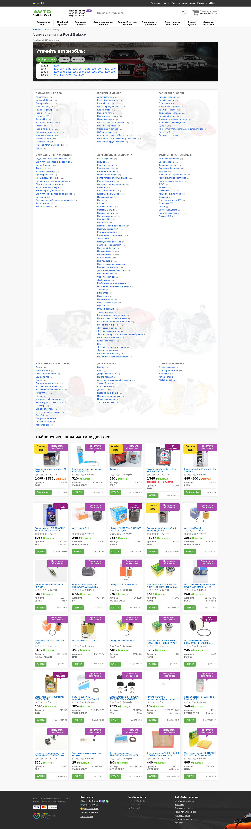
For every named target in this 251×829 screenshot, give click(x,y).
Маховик (163, 171)
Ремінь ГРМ (41, 113)
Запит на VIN (86, 816)
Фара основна (43, 370)
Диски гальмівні (44, 138)
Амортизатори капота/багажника (114, 380)
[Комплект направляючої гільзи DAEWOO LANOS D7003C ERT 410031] (51, 739)
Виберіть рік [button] (46, 59)
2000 (56, 72)
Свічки (39, 148)
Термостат (41, 168)
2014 (81, 69)
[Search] (183, 13)
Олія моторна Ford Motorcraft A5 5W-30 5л (50, 470)
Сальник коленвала (106, 190)
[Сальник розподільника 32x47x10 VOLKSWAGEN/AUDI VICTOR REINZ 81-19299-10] (126, 739)
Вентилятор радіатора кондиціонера (54, 194)
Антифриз (164, 374)
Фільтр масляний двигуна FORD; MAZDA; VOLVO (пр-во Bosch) (199, 585)
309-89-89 (76, 16)
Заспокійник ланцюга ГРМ (110, 245)
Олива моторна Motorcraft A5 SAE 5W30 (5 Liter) (161, 529)
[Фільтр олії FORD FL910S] (126, 456)
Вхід (213, 3)
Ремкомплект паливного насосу (113, 357)
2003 (75, 72)
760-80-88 (76, 13)
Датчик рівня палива (107, 328)
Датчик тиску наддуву (108, 331)
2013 (75, 69)
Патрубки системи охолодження (52, 181)
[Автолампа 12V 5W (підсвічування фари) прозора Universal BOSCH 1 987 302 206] (163, 684)
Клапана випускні (106, 168)
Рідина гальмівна (167, 367)
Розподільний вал (106, 181)
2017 (100, 69)
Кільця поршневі (105, 159)
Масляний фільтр (44, 100)
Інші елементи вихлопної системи (113, 321)
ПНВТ (100, 344)
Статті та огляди (183, 819)
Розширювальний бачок (48, 178)
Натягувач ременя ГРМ (47, 122)
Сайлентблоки (104, 132)
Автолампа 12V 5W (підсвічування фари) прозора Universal (161, 698)
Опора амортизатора (108, 129)
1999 (81, 75)
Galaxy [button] (77, 59)
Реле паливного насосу (109, 353)
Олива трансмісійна (168, 370)
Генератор (41, 396)
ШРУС (162, 184)
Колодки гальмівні (45, 135)
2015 (87, 69)
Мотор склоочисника (107, 399)
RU (42, 3)
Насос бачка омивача (108, 393)
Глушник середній (106, 309)
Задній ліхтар (43, 377)
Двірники (102, 390)
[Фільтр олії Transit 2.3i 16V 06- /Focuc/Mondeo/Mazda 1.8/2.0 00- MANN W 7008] (163, 571)
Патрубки (102, 296)
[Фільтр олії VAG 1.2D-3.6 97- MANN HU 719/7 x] (88, 627)
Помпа (39, 126)
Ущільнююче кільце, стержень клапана (86, 754)
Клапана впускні (105, 165)
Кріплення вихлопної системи (111, 315)
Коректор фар (43, 425)
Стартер (40, 405)
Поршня (101, 162)
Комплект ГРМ (43, 116)
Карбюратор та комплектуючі (112, 283)
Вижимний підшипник (169, 168)
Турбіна (101, 289)
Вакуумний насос (167, 110)
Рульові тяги (103, 103)
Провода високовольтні (47, 383)
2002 (68, 72)
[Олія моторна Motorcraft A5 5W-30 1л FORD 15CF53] (200, 456)
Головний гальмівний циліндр (173, 119)
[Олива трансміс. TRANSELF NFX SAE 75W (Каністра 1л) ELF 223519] (50, 515)
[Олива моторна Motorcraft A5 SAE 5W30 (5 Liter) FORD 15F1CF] (163, 514)
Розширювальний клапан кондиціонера (55, 200)
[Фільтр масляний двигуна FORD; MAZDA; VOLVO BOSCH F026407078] (200, 571)
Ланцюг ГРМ (103, 238)
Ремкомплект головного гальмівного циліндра (181, 129)
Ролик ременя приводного (48, 132)
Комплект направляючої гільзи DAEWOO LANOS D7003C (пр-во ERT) (49, 754)
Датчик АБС (165, 132)
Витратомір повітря (107, 302)
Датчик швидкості (168, 210)
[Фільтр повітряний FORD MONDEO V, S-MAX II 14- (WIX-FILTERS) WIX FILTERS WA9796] (163, 739)
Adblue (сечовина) (167, 380)
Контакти (202, 3)
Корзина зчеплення (168, 165)
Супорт (162, 126)
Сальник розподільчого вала (111, 184)
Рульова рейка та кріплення (111, 122)
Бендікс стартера (45, 409)
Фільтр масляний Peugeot (122, 641)
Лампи (39, 367)
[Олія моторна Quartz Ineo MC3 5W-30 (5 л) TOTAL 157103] (163, 456)
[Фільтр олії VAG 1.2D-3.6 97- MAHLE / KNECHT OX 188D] (126, 571)
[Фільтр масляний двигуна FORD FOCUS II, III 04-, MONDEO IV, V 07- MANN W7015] (163, 627)
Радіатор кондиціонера (47, 187)
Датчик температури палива (111, 347)
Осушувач (41, 197)
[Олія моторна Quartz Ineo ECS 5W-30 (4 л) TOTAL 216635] (51, 683)
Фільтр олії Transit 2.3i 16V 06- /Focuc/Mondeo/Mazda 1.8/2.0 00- (161, 585)
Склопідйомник (104, 386)
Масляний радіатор (45, 171)
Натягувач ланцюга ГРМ (109, 242)
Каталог (179, 823)
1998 (75, 75)
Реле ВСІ (40, 415)
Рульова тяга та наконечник (50, 145)
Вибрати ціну (43, 492)
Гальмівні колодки (167, 97)
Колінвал (101, 187)
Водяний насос (43, 165)
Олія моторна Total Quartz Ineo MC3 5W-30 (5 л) (161, 470)
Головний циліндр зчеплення (173, 174)
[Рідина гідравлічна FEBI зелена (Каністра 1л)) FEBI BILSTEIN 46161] (200, 683)
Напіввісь (163, 187)
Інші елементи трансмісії (171, 213)
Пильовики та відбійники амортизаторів (117, 138)
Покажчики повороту (46, 374)
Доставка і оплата (160, 3)
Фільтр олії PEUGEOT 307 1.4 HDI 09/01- (50, 642)
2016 (94, 69)
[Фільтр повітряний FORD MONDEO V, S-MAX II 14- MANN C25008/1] (200, 739)
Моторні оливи (166, 377)
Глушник (101, 305)
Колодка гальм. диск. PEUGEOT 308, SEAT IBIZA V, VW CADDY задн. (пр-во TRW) (124, 698)
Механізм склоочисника (109, 396)
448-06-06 (77, 11)
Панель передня (105, 377)
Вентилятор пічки (45, 206)
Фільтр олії (115, 469)
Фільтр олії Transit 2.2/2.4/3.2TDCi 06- (194, 529)
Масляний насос (105, 197)
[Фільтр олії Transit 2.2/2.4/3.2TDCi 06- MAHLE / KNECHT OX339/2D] (200, 514)
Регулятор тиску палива (109, 337)
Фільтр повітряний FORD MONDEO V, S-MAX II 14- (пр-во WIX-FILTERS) (163, 754)
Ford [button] (63, 59)
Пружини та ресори (107, 126)
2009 (113, 72)
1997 (68, 75)
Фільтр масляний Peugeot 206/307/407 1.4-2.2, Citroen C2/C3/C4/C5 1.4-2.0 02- (198, 642)
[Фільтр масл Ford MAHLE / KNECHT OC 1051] (88, 514)
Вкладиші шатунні (106, 210)
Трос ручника (165, 103)
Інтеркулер (103, 293)
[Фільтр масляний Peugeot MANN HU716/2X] (126, 627)
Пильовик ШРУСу (167, 190)
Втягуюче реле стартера (48, 412)
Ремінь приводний (45, 129)
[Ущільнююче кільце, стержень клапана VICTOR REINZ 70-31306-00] (88, 739)
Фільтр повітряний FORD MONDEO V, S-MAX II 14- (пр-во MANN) (200, 754)
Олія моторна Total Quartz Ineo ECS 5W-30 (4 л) (49, 698)
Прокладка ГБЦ (104, 261)
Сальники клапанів (106, 171)
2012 (68, 69)
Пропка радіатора (45, 174)
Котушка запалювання (47, 386)
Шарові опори (104, 110)
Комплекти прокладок (108, 267)
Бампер (101, 367)
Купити (78, 492)
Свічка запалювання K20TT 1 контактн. (49, 585)
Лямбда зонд (103, 280)
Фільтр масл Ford (80, 528)
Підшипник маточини (107, 116)
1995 (55, 75)
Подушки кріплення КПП (170, 200)
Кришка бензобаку (106, 341)
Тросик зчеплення (106, 402)
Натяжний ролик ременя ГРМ (111, 226)
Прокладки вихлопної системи (112, 318)
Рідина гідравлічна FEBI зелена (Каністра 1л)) (199, 698)
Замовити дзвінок (89, 812)
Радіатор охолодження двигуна (51, 159)
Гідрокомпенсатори (107, 174)
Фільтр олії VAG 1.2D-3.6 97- (123, 584)
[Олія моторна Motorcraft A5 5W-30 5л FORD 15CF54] (51, 456)
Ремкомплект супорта (170, 106)
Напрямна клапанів (106, 216)
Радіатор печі (43, 203)
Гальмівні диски (166, 100)
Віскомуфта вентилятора (48, 184)
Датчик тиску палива (108, 350)
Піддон (100, 200)
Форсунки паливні (106, 277)
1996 (62, 75)
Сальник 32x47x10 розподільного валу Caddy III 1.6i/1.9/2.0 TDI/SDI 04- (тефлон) (88, 698)
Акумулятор (42, 97)
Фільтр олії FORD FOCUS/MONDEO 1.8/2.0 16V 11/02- (125, 529)
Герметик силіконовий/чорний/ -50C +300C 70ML (87, 470)
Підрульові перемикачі (47, 418)
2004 (81, 72)
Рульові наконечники (107, 100)
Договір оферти (182, 815)
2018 (106, 69)
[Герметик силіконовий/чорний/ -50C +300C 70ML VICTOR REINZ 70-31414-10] (88, 456)
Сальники (163, 197)
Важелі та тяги (104, 113)
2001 (62, 72)
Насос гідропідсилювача (109, 106)
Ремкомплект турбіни (108, 325)
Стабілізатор (42, 142)
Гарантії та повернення (186, 812)
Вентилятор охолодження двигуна (53, 162)
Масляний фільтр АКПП (170, 194)
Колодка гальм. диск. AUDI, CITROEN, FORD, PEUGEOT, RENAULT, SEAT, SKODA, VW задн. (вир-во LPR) (87, 585)
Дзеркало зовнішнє (107, 374)
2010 (55, 69)
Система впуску (105, 299)
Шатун (100, 203)
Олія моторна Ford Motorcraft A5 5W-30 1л (200, 470)
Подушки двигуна (106, 213)
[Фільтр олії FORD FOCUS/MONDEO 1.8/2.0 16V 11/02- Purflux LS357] (126, 514)
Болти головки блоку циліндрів (112, 178)
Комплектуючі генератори (49, 399)
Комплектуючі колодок (170, 113)
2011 (62, 69)
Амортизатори (104, 97)
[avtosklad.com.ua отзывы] (44, 816)
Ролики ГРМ (41, 119)
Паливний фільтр (44, 110)
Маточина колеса (106, 119)
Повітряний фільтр (45, 103)
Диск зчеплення (167, 162)
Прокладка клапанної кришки (111, 264)
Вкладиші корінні (105, 206)
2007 (100, 72)
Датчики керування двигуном (112, 270)
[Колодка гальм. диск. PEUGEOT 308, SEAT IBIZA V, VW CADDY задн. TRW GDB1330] (126, 683)
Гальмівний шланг (167, 116)
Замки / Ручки (104, 383)
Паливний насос (105, 274)
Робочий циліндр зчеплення (172, 178)
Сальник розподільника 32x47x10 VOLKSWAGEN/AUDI (124, 754)
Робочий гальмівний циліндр (173, 122)
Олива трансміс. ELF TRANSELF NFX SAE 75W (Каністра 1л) (50, 529)
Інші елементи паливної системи (113, 286)
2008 (107, 72)
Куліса (162, 206)
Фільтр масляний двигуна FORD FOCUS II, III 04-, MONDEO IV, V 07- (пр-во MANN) (162, 642)
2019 (113, 69)
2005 (87, 72)
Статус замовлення (184, 801)
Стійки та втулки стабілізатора (113, 135)
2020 (56, 66)
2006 (94, 72)
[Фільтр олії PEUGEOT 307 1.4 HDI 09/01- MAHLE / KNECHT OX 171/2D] (51, 627)
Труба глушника (105, 312)
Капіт (100, 370)
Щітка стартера (44, 421)
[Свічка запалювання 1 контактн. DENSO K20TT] (51, 571)
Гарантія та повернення (183, 3)
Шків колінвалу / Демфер (109, 194)
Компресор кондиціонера (48, 190)
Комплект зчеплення (169, 159)
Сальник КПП (165, 216)
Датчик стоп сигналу (169, 135)
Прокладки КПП (166, 203)
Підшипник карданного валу (111, 142)
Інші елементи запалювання (49, 390)
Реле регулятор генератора (50, 402)
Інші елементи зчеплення (171, 181)
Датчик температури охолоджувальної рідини (120, 334)
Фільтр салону (43, 106)
